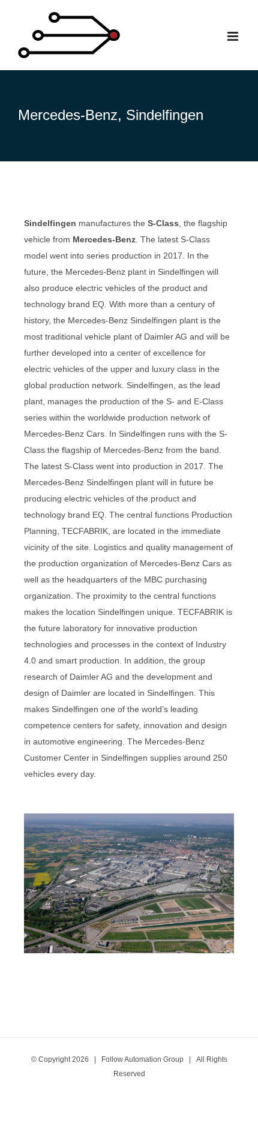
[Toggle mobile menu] (233, 36)
